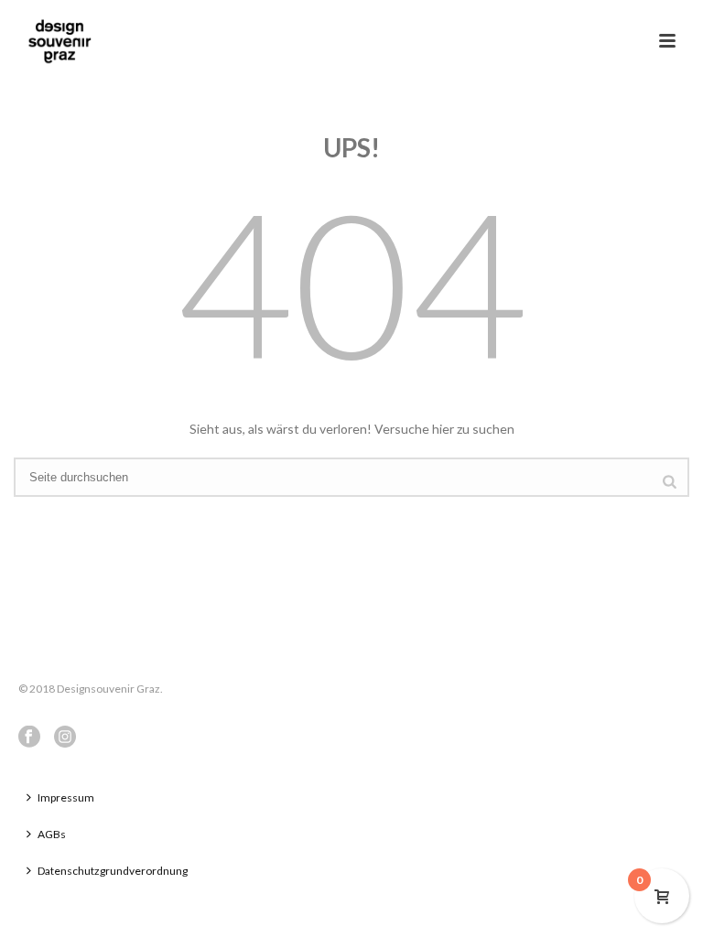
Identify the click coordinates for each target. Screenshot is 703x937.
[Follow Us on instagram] (65, 737)
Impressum (66, 797)
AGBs (52, 834)
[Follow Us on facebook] (29, 737)
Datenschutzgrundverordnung (113, 871)
